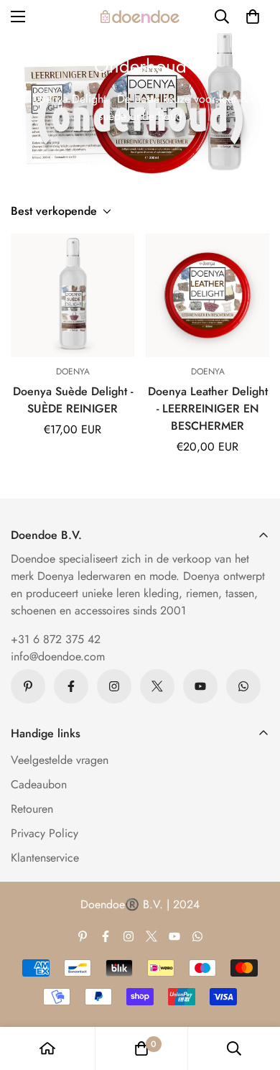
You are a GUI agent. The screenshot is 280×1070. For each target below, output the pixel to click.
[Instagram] (114, 686)
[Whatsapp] (243, 686)
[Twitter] (157, 686)
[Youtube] (200, 686)
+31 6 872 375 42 (56, 639)
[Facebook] (71, 686)
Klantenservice (45, 857)
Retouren (32, 809)
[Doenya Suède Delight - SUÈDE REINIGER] (72, 295)
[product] (47, 1048)
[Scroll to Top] (254, 993)
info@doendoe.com (58, 656)
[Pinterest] (28, 686)
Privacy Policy (44, 833)
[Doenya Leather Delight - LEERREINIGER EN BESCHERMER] (207, 295)
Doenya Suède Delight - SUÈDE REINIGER (73, 400)
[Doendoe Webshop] (140, 16)
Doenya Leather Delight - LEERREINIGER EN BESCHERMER (208, 408)
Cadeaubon (39, 784)
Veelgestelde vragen (59, 760)
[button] (252, 16)
